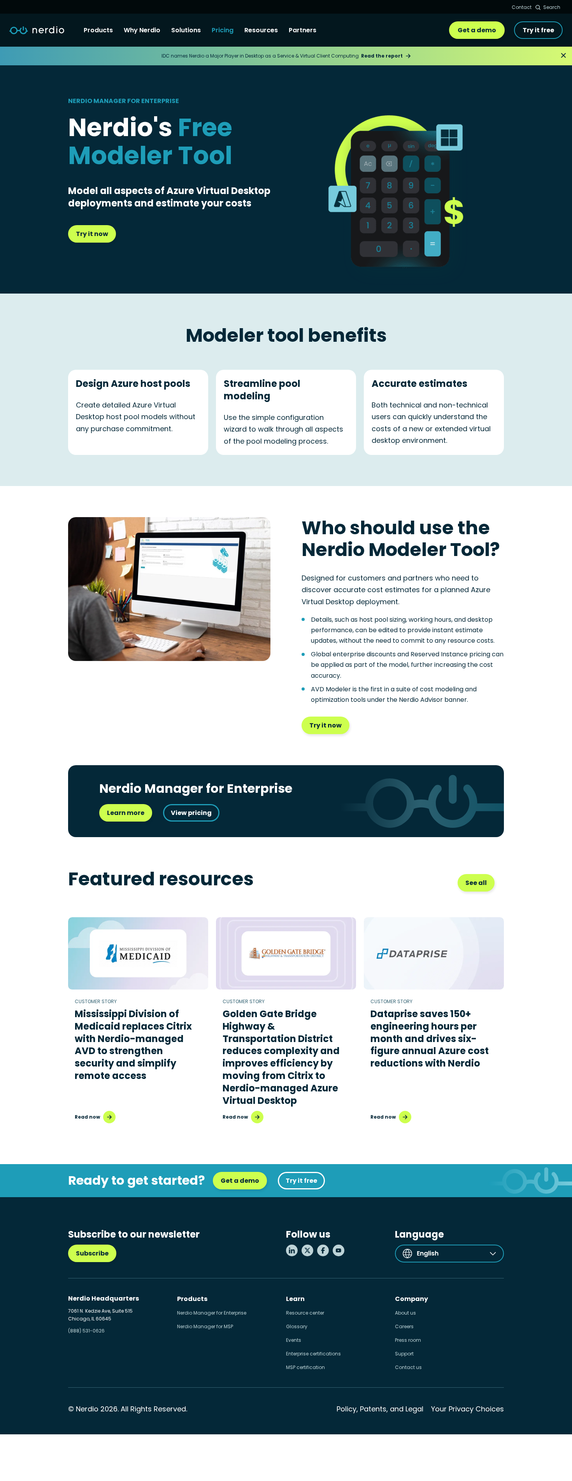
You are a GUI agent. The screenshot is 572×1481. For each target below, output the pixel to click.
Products (98, 30)
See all (476, 882)
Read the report (382, 55)
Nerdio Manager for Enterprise (211, 1313)
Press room (408, 1340)
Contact (522, 7)
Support (404, 1353)
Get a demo (477, 30)
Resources (261, 30)
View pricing (191, 812)
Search (551, 7)
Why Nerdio (142, 30)
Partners (302, 30)
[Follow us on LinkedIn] (292, 1250)
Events (293, 1340)
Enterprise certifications (313, 1353)
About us (405, 1313)
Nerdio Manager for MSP (205, 1326)
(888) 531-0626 (86, 1330)
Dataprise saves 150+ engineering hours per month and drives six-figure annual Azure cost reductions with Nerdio (429, 1038)
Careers (404, 1326)
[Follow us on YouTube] (338, 1250)
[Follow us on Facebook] (323, 1250)
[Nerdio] (36, 30)
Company (411, 1298)
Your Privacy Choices (467, 1409)
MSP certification (305, 1367)
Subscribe (92, 1253)
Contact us (408, 1367)
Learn (295, 1298)
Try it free (538, 30)
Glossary (296, 1326)
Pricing (222, 30)
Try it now (92, 233)
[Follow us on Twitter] (307, 1250)
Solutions (186, 30)
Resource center (305, 1313)
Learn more (125, 812)
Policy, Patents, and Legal (380, 1409)
